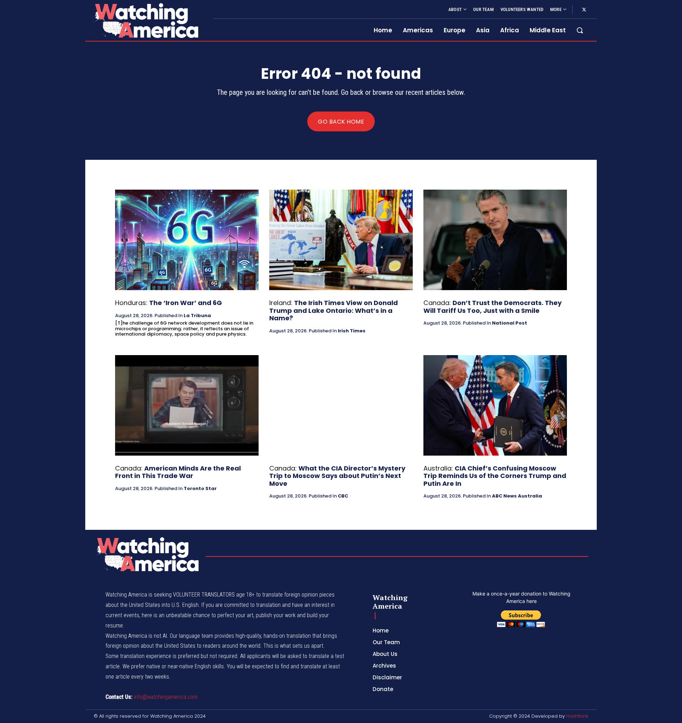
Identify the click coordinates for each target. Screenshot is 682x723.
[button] (579, 30)
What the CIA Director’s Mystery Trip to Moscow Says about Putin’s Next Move (337, 476)
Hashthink (577, 716)
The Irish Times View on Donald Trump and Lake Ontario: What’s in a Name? (333, 310)
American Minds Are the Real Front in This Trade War (178, 472)
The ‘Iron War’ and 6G (185, 302)
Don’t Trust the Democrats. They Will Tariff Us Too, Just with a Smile (492, 306)
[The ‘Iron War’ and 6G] (187, 240)
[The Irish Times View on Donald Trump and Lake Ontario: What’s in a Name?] (341, 240)
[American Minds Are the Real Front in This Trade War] (187, 405)
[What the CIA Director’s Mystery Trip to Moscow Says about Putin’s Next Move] (341, 405)
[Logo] (145, 20)
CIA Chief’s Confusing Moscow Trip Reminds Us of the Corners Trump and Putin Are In (494, 476)
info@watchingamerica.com (165, 697)
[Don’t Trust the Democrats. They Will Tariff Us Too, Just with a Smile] (495, 240)
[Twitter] (584, 10)
